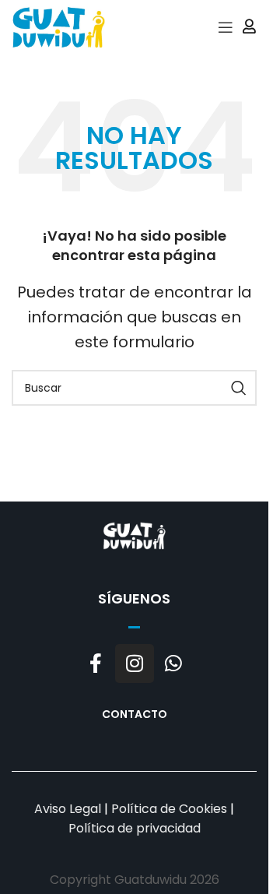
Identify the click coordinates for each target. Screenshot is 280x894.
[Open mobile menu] (225, 27)
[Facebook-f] (95, 663)
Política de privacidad (134, 828)
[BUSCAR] (239, 388)
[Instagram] (134, 663)
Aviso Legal (67, 809)
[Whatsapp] (173, 663)
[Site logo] (58, 26)
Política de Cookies (169, 809)
